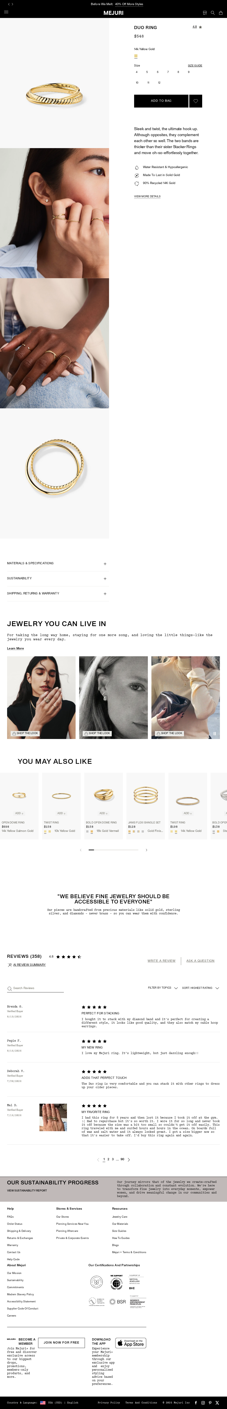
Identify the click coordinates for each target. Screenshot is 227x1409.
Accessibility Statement (21, 1302)
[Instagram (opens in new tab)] (203, 1402)
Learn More (15, 648)
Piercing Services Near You (72, 1224)
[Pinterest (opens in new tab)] (210, 1402)
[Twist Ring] (61, 796)
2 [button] (108, 1159)
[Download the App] (130, 1343)
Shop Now (132, 4)
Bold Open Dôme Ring (101, 823)
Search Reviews (23, 988)
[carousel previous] (9, 4)
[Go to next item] (146, 850)
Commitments (15, 1287)
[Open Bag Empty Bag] (220, 13)
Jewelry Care (119, 1217)
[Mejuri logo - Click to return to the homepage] (113, 13)
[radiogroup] (136, 56)
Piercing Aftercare (67, 1231)
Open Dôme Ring (13, 823)
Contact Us (13, 1252)
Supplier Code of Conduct (22, 1309)
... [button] (117, 1159)
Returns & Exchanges (20, 1238)
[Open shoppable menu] (41, 697)
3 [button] (113, 1159)
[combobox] (201, 988)
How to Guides (121, 1238)
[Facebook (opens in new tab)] (196, 1402)
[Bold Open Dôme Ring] (103, 796)
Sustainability (15, 1280)
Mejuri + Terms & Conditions (129, 1252)
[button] (98, 1159)
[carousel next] (12, 4)
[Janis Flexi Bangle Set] (145, 796)
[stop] (214, 733)
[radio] (136, 56)
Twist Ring (51, 823)
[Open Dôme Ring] (19, 796)
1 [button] (104, 1159)
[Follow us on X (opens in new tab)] (217, 1402)
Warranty (12, 1245)
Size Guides (119, 1231)
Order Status (14, 1224)
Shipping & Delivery (19, 1231)
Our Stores (62, 1217)
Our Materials (120, 1224)
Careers (11, 1316)
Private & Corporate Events (72, 1238)
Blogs (115, 1245)
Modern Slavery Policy (20, 1294)
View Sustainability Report (27, 1191)
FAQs (10, 1217)
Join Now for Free (61, 1342)
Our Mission (14, 1273)
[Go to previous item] (80, 850)
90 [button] (122, 1159)
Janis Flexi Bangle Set (144, 823)
